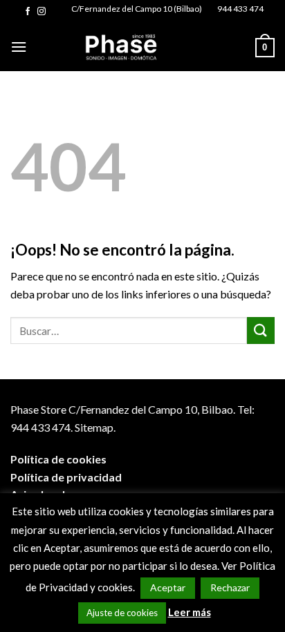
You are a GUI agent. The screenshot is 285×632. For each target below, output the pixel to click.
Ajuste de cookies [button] (122, 612)
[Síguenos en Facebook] (28, 12)
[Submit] (261, 330)
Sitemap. (95, 427)
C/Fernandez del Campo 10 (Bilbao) (136, 8)
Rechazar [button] (230, 587)
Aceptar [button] (167, 587)
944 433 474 (240, 8)
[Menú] (18, 47)
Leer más (189, 612)
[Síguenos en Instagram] (41, 12)
